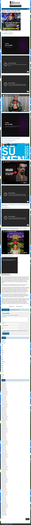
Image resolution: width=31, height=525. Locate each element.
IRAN (2, 357)
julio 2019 (3, 471)
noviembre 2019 (4, 467)
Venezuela (3, 374)
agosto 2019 (3, 470)
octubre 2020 (3, 455)
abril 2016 (3, 512)
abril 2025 (3, 399)
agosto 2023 (3, 420)
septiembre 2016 (4, 506)
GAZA (2, 355)
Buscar (3, 517)
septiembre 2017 (4, 494)
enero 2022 (3, 440)
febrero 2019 (3, 476)
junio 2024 (3, 409)
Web (3, 328)
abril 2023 (3, 424)
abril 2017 (3, 499)
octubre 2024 (3, 405)
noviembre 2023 (4, 417)
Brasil (2, 346)
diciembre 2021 (4, 441)
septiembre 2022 (4, 431)
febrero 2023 (3, 426)
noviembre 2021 (4, 442)
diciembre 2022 (4, 428)
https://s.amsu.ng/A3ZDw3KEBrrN (7, 255)
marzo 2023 (3, 425)
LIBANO (2, 363)
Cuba (2, 354)
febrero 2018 (3, 489)
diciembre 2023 (4, 416)
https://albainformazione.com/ (7, 141)
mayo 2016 (3, 511)
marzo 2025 (3, 400)
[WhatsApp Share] (8, 33)
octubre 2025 (3, 393)
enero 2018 (3, 490)
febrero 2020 (3, 464)
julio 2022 (3, 433)
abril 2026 (3, 386)
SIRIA (2, 367)
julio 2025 (3, 396)
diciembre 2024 (4, 403)
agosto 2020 (3, 457)
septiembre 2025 (4, 394)
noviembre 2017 (4, 492)
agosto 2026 (3, 382)
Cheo (6, 31)
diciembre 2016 (4, 503)
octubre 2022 (3, 430)
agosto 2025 (3, 395)
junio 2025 (3, 397)
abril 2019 (3, 474)
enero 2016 (3, 515)
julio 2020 (3, 458)
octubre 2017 (3, 493)
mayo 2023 (3, 423)
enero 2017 (3, 502)
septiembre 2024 (4, 406)
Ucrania (2, 371)
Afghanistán (3, 340)
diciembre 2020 (4, 453)
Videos (2, 376)
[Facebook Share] (2, 33)
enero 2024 (3, 415)
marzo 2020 (3, 463)
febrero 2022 (3, 439)
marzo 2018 (3, 488)
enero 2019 (3, 477)
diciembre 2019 (4, 466)
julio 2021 (3, 446)
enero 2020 (3, 465)
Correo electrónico (5, 325)
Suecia (2, 369)
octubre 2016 (3, 505)
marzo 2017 (3, 500)
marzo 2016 (3, 513)
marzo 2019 (3, 475)
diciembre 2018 (4, 478)
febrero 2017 (3, 501)
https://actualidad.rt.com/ (6, 207)
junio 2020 (3, 459)
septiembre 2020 (4, 456)
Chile (2, 348)
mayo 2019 (3, 473)
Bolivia (2, 344)
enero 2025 (3, 402)
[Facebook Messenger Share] (4, 33)
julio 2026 (3, 383)
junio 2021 (3, 447)
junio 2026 (3, 384)
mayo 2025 (3, 398)
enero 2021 (3, 452)
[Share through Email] (12, 33)
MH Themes (11, 524)
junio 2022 (3, 434)
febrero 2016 (3, 514)
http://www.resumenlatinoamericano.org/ (9, 140)
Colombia (3, 352)
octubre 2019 (3, 468)
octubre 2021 (3, 443)
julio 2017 (3, 496)
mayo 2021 (3, 448)
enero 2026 (3, 390)
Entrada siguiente (19, 306)
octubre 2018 (3, 480)
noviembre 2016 (4, 504)
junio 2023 (3, 422)
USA (2, 373)
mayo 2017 (3, 498)
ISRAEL (2, 359)
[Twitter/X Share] (6, 33)
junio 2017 (3, 497)
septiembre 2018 (4, 481)
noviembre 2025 (4, 392)
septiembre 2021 (4, 444)
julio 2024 (3, 408)
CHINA (2, 350)
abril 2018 (3, 487)
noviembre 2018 (4, 479)
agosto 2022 (3, 432)
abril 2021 (3, 449)
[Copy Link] (10, 33)
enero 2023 (3, 427)
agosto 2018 (3, 482)
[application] (10, 265)
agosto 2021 (3, 445)
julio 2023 (3, 421)
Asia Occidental (3, 342)
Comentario (4, 316)
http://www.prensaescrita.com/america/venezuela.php (11, 138)
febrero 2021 (3, 451)
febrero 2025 (3, 401)
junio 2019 (3, 472)
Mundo (2, 365)
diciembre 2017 (4, 491)
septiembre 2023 (4, 419)
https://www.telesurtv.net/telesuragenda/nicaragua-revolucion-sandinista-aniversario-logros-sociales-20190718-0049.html (14, 229)
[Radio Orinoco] (15, 3)
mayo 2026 (3, 385)
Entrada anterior (11, 306)
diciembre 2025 (4, 391)
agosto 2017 (3, 495)
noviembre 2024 (4, 404)
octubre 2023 (3, 418)
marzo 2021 (3, 450)
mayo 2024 (3, 410)
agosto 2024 (3, 407)
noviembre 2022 (4, 429)
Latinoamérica (3, 361)
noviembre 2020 (4, 454)
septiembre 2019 (4, 469)
